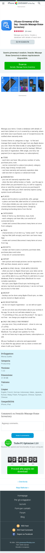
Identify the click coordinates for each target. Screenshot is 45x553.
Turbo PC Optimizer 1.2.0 (26, 443)
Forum (22, 512)
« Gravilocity (22, 482)
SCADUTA (22, 42)
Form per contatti (22, 508)
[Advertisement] (22, 13)
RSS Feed (24, 526)
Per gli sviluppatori (22, 500)
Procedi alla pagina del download (22, 470)
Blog (23, 517)
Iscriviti (22, 504)
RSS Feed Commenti (25, 530)
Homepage (23, 495)
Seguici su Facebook (25, 534)
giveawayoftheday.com (27, 542)
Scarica (22, 65)
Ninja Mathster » (22, 488)
